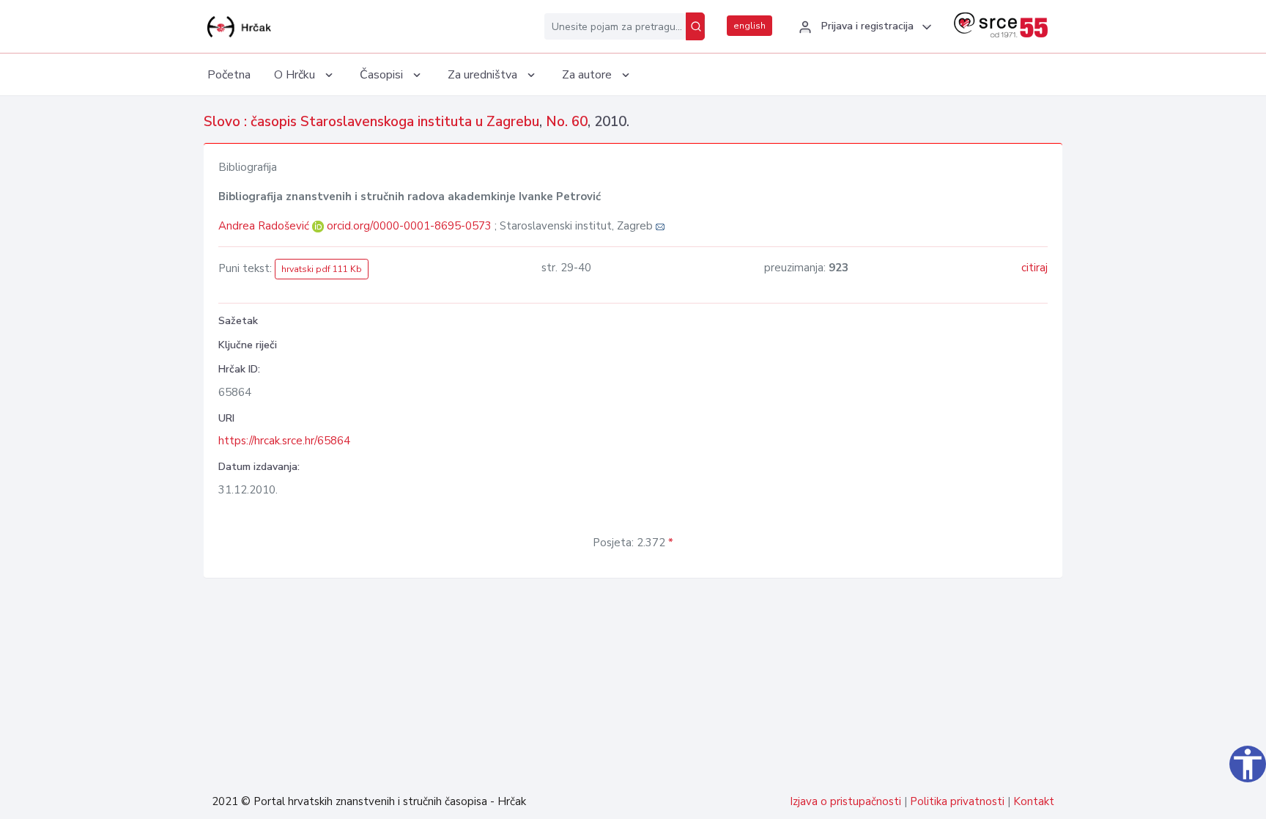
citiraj (1034, 267)
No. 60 (567, 121)
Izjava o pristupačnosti (845, 801)
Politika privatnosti (957, 801)
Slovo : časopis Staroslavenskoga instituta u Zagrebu (371, 121)
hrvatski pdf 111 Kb (321, 269)
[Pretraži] (695, 26)
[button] (863, 27)
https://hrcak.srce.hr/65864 (284, 440)
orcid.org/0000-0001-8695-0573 (409, 225)
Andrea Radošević (265, 225)
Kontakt (1033, 801)
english (749, 26)
